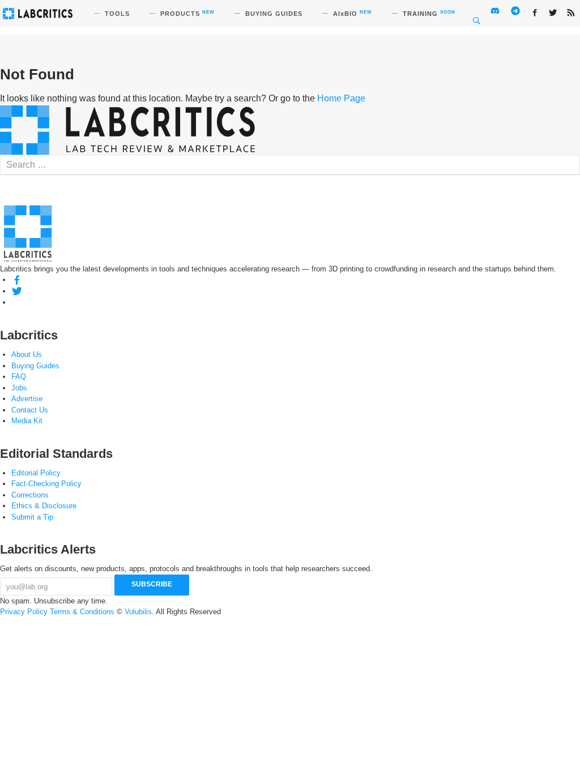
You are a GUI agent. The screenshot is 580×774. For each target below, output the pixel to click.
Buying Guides (35, 366)
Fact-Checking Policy (46, 483)
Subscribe (151, 584)
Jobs (19, 388)
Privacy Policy (24, 611)
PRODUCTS (187, 13)
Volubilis (138, 611)
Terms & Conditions (82, 611)
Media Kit (26, 420)
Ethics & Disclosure (43, 505)
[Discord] (17, 302)
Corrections (30, 495)
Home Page (341, 98)
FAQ (18, 376)
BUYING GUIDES (273, 13)
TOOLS (117, 13)
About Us (26, 354)
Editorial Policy (36, 473)
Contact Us (29, 410)
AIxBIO (352, 13)
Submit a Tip (32, 517)
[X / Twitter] (17, 291)
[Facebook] (17, 279)
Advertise (26, 398)
